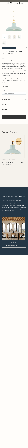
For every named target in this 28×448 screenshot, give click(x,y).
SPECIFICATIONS (6, 99)
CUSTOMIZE (5, 86)
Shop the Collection (7, 53)
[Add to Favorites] (23, 160)
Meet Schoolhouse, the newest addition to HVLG (14, 1)
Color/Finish (4, 90)
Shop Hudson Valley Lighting (13, 245)
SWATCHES (4, 109)
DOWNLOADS (5, 104)
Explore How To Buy (13, 116)
